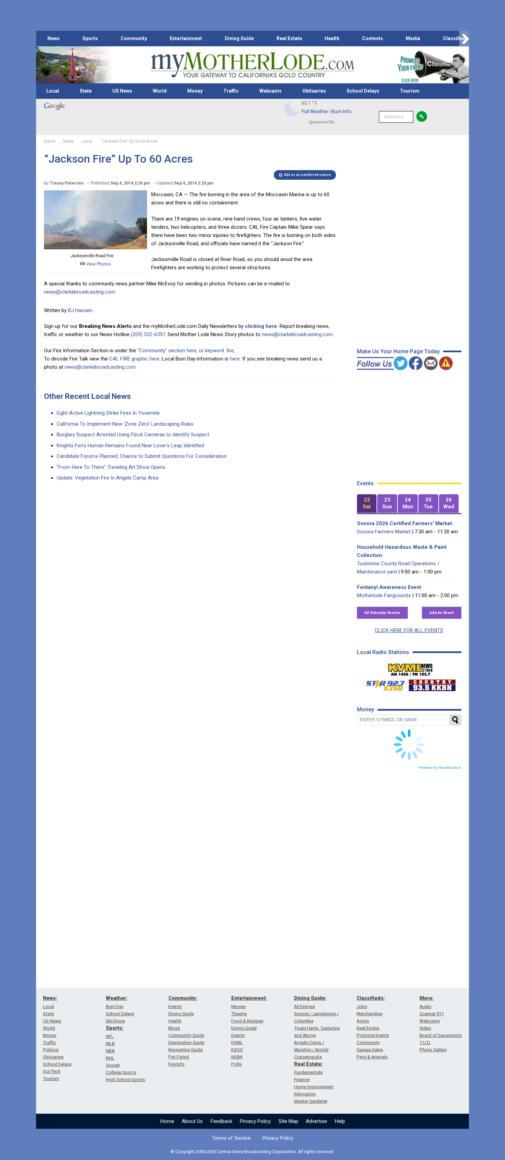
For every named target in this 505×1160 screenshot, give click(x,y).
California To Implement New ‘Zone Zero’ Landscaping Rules (125, 424)
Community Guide (186, 1035)
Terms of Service (231, 1138)
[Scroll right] (464, 38)
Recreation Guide (185, 1049)
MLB (110, 1043)
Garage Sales (370, 1049)
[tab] (367, 503)
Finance (302, 1079)
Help (340, 1121)
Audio (425, 1006)
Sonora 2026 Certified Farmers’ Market (404, 523)
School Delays (363, 91)
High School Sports (125, 1079)
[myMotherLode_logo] (252, 65)
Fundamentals (308, 1072)
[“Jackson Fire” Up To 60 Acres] (95, 248)
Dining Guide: (310, 998)
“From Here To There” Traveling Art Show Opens (111, 467)
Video (425, 1028)
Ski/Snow (115, 1020)
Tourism (409, 91)
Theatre (239, 1013)
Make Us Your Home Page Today (398, 351)
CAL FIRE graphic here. (134, 359)
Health (332, 38)
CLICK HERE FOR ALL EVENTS (409, 630)
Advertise (316, 1121)
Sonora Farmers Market (384, 532)
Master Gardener (310, 1101)
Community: (182, 998)
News (53, 38)
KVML (237, 1042)
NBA (110, 1050)
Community (134, 38)
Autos (363, 1020)
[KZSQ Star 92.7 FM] (382, 683)
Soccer (113, 1065)
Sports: (114, 1028)
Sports (90, 38)
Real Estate (289, 38)
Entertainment (186, 38)
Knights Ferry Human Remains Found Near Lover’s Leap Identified (130, 445)
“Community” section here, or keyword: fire (185, 350)
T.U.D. (425, 1042)
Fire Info (176, 1064)
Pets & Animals (372, 1057)
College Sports (121, 1072)
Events (175, 1006)
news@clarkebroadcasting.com (79, 292)
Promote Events (373, 1035)
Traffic (231, 91)
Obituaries (314, 91)
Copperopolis (308, 1057)
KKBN (237, 1057)
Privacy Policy (255, 1121)
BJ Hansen (80, 310)
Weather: (116, 998)
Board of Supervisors (440, 1035)
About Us (192, 1121)
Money (195, 91)
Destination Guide (186, 1042)
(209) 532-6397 (148, 334)
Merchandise (369, 1013)
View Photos (98, 264)
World (160, 91)
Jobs (362, 1006)
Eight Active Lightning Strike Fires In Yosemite (108, 413)
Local (52, 91)
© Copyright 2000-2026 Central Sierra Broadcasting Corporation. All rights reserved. (252, 1151)
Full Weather (315, 111)
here (235, 359)
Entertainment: (249, 998)
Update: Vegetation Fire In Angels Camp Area (107, 478)
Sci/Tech (51, 1071)
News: (50, 998)
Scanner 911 (431, 1013)
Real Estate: (308, 1064)
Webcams (270, 91)
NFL (110, 1036)
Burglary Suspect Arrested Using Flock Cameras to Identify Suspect (133, 434)
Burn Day (114, 1006)
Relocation (305, 1094)
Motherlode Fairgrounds (384, 595)
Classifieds (456, 38)
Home (167, 1121)
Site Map (288, 1121)
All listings (304, 1006)
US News (122, 91)
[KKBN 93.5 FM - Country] (432, 683)
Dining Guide (239, 38)
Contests (372, 38)
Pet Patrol (178, 1057)
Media (413, 38)
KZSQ (237, 1049)
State (86, 91)
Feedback (221, 1121)
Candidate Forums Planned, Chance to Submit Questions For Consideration (142, 456)
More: (426, 998)
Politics (50, 1049)
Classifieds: (371, 998)
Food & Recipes (247, 1020)
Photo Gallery (433, 1049)
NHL (110, 1058)
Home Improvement (314, 1086)
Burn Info (341, 111)
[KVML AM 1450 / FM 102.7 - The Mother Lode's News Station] (410, 668)
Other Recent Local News (87, 396)
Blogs (174, 1028)
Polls (236, 1064)
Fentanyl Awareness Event (389, 587)
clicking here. (261, 326)
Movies (238, 1006)
